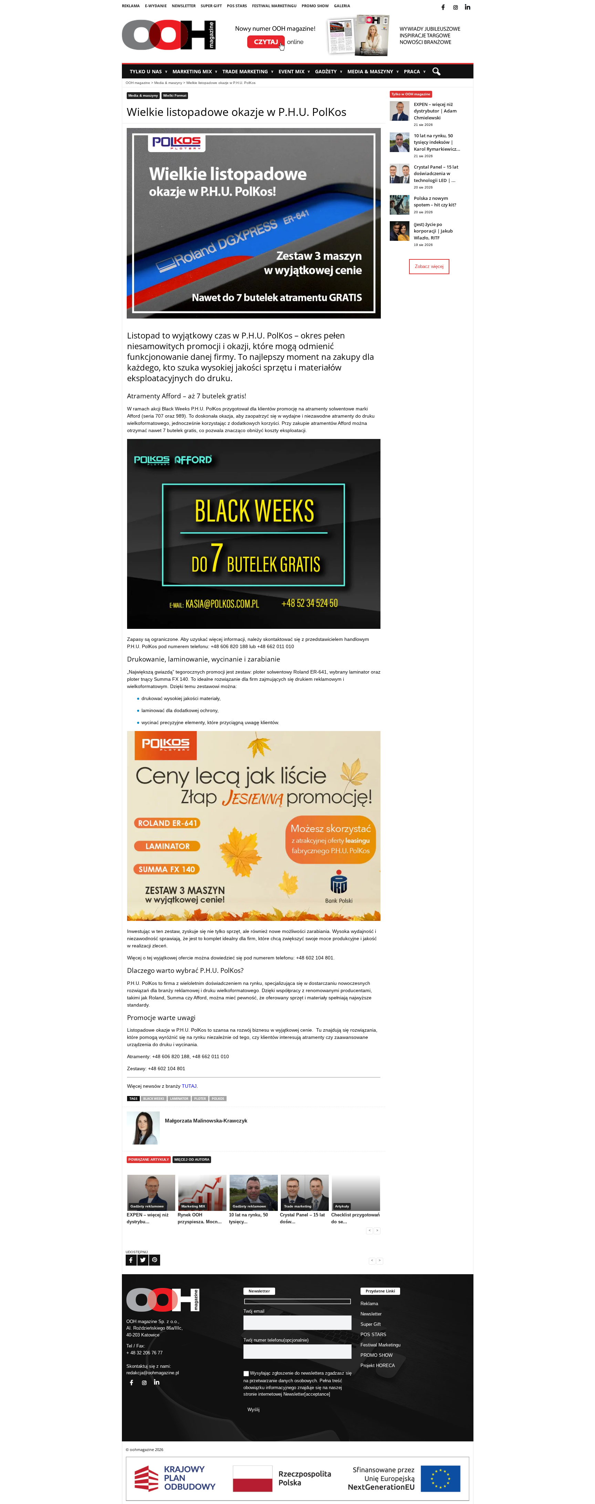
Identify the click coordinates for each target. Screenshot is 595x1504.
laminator (179, 1098)
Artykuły (342, 1206)
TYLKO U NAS (148, 71)
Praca (415, 71)
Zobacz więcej (429, 266)
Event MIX (294, 71)
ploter (200, 1098)
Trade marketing (247, 71)
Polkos (218, 1098)
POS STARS (237, 5)
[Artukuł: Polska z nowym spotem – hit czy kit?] (399, 213)
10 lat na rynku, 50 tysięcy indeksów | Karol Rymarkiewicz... (437, 142)
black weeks (153, 1098)
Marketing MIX (195, 71)
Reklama (131, 5)
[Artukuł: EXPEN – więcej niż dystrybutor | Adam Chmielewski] (399, 119)
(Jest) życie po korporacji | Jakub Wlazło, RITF (433, 231)
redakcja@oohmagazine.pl (152, 1372)
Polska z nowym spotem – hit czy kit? (435, 201)
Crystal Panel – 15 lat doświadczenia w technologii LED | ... (436, 173)
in (152, 1378)
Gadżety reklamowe (147, 1206)
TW (138, 1256)
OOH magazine (138, 83)
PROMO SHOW (315, 5)
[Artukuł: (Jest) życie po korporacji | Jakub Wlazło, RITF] (399, 239)
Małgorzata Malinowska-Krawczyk (206, 1121)
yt (472, 3)
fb (448, 3)
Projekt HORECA (378, 1365)
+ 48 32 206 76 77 (144, 1352)
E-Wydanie (156, 5)
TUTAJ (188, 1086)
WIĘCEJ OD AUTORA (191, 1159)
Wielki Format (174, 95)
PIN (150, 1256)
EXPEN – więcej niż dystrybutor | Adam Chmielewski (435, 111)
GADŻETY (328, 71)
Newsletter (184, 5)
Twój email (253, 1311)
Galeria (342, 5)
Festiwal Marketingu (274, 5)
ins (460, 3)
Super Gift (211, 5)
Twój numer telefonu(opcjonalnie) (276, 1340)
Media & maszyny (373, 71)
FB (127, 1256)
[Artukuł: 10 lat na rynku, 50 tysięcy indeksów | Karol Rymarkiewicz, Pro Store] (399, 150)
